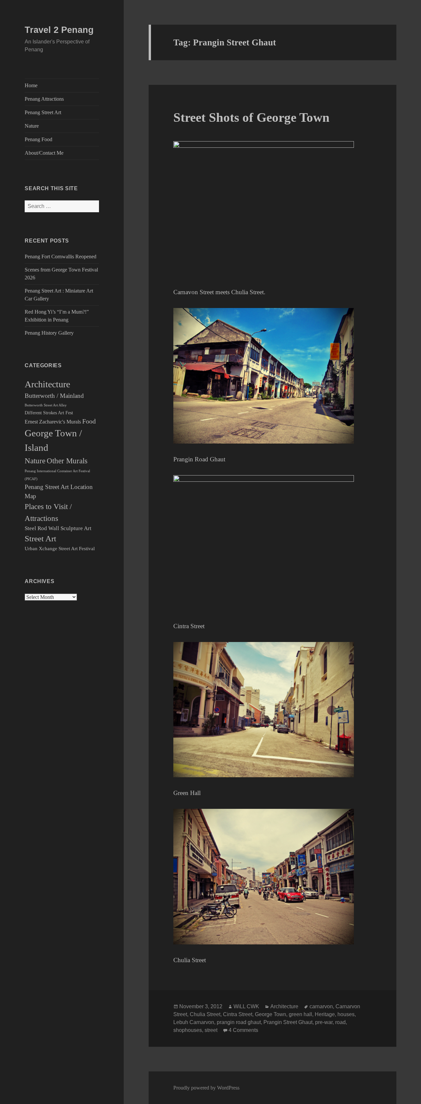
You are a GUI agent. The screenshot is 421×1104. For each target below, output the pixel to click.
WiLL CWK (246, 1006)
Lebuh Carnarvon (193, 1022)
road (340, 1022)
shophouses (187, 1030)
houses (346, 1014)
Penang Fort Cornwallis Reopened (60, 256)
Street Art (40, 538)
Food (89, 421)
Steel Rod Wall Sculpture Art (58, 528)
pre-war (324, 1022)
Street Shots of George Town (251, 117)
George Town (270, 1014)
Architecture (47, 384)
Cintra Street (237, 1014)
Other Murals (67, 460)
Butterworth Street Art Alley (46, 405)
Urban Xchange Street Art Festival (60, 548)
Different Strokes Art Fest (49, 412)
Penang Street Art (43, 112)
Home (31, 85)
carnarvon (321, 1006)
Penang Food (38, 139)
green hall (300, 1014)
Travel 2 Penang (59, 30)
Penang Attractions (44, 99)
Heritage (325, 1014)
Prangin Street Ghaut (287, 1022)
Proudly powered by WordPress (206, 1088)
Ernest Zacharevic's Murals (53, 422)
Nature (32, 126)
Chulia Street (205, 1014)
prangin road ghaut (239, 1022)
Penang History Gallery (49, 333)
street (211, 1030)
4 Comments (243, 1030)
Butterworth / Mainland (54, 396)
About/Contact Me (44, 153)
